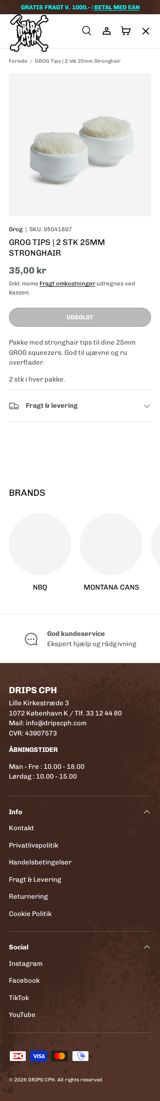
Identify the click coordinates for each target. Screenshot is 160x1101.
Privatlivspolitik (33, 845)
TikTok (19, 998)
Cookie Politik (30, 914)
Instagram (26, 964)
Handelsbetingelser (40, 862)
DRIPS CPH (41, 1080)
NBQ (40, 587)
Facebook (24, 980)
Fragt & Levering (35, 880)
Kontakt (21, 828)
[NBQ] (40, 544)
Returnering (28, 896)
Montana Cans (111, 587)
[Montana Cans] (111, 544)
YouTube (22, 1015)
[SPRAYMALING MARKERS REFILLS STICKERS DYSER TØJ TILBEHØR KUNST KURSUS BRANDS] (141, 31)
